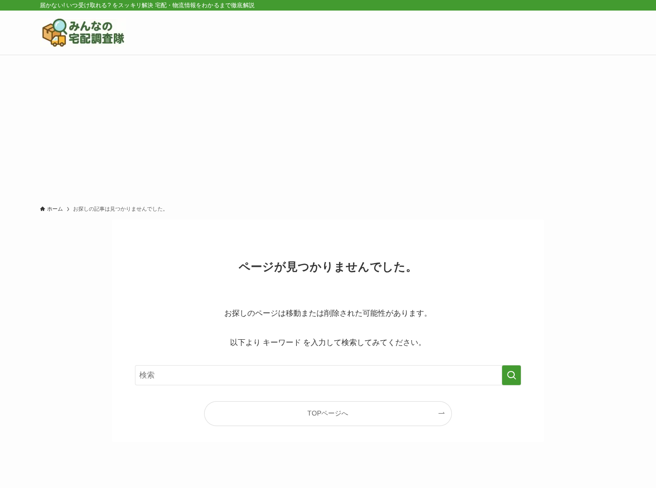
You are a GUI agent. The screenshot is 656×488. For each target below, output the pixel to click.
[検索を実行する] (511, 375)
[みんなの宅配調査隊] (83, 32)
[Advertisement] (328, 127)
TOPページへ (327, 413)
